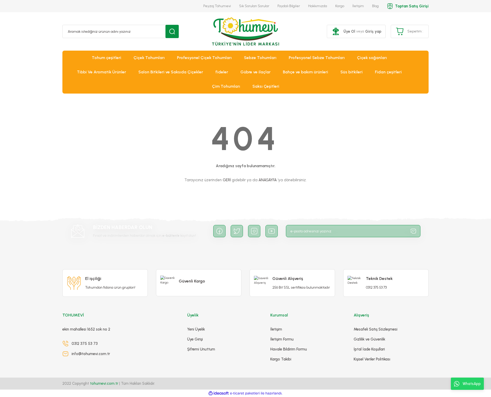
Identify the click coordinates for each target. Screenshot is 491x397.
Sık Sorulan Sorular (254, 6)
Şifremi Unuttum (201, 349)
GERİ (227, 180)
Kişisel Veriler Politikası (372, 359)
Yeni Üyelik (196, 329)
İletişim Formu (282, 339)
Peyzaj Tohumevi (217, 6)
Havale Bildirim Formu (288, 349)
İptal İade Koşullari (369, 349)
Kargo (339, 6)
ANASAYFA (268, 180)
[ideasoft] (218, 393)
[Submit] (413, 231)
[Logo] (245, 31)
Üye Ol (349, 31)
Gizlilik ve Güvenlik (369, 339)
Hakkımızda (317, 6)
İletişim (358, 6)
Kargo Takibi (280, 359)
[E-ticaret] (245, 393)
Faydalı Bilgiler (288, 6)
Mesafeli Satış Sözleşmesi (375, 329)
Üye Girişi (195, 339)
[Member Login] (335, 31)
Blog (375, 6)
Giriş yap (373, 31)
